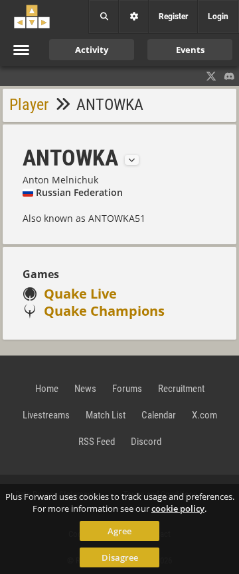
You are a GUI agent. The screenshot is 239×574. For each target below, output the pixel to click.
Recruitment (181, 389)
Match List (105, 415)
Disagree (120, 557)
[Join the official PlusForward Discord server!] (230, 76)
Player (28, 104)
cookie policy (177, 508)
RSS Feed (96, 442)
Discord (146, 442)
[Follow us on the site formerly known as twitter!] (211, 76)
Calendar (158, 415)
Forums (127, 389)
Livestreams (46, 415)
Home (46, 389)
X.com (204, 415)
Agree (119, 531)
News (85, 389)
